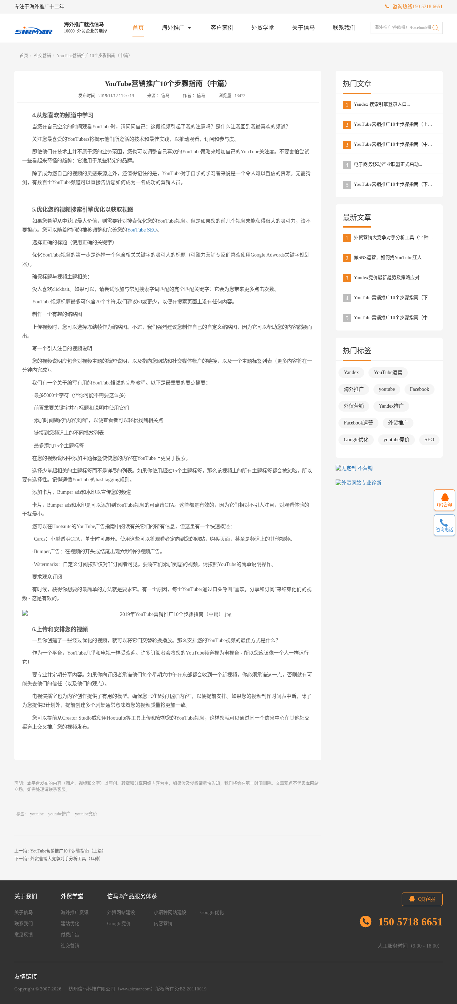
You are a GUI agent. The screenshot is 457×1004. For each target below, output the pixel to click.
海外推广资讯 (75, 912)
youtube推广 (59, 813)
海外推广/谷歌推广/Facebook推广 (405, 27)
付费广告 (70, 934)
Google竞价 (119, 923)
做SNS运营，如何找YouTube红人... (385, 258)
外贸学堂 (262, 28)
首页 (138, 28)
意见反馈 (23, 934)
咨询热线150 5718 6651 (417, 6)
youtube (37, 813)
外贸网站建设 (121, 912)
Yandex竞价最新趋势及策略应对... (384, 278)
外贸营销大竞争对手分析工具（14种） (66, 858)
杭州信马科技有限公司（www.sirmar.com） (112, 988)
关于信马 (303, 28)
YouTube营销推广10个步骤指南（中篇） (94, 55)
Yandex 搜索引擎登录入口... (378, 104)
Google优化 (356, 439)
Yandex (351, 372)
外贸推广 (398, 423)
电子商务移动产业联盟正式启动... (384, 164)
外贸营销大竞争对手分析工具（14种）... (391, 238)
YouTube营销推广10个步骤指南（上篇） (68, 851)
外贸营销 (354, 406)
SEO (429, 439)
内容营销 (163, 923)
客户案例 (222, 28)
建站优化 (70, 923)
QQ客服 (426, 899)
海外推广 (174, 28)
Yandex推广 (391, 406)
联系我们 (344, 28)
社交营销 (42, 55)
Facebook (419, 389)
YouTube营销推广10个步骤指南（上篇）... (393, 124)
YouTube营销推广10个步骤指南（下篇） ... (394, 185)
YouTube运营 (388, 372)
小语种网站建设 (170, 912)
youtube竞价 (86, 813)
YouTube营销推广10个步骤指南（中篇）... (393, 144)
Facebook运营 (358, 423)
